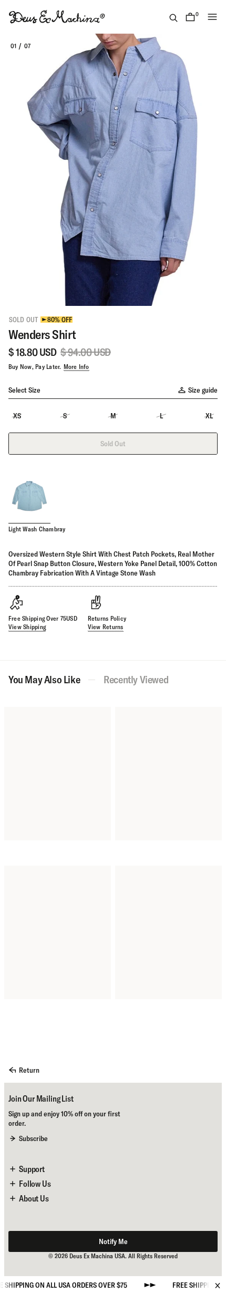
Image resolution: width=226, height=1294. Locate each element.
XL (209, 415)
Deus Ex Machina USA (97, 1256)
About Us (34, 1198)
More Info (76, 367)
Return (29, 1070)
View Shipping (27, 627)
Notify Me (113, 1241)
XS (17, 415)
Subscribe (33, 1138)
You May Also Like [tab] (44, 679)
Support (32, 1169)
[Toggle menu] (212, 16)
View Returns (106, 627)
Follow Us (35, 1183)
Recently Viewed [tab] (136, 679)
